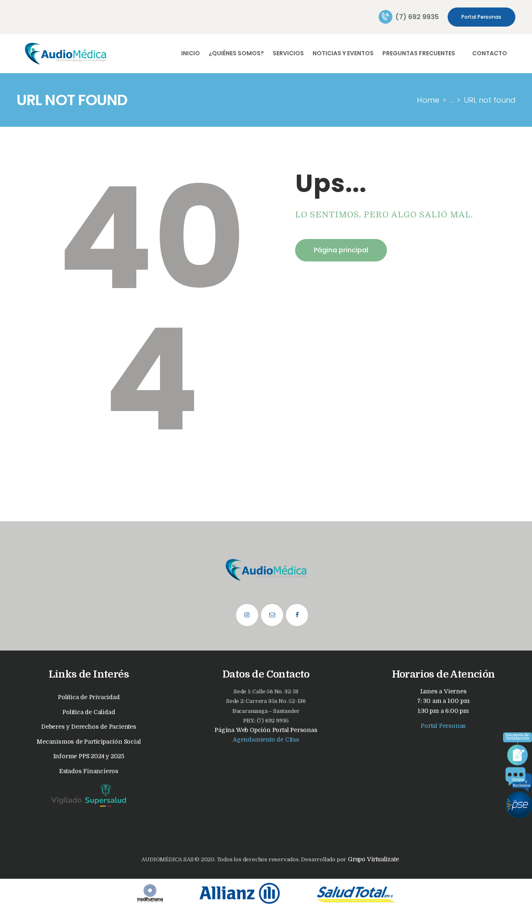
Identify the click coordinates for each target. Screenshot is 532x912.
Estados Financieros (88, 771)
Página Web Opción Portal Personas (265, 730)
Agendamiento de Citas (266, 739)
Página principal (341, 250)
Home (428, 100)
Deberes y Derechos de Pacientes (88, 726)
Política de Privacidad (89, 697)
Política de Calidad (88, 712)
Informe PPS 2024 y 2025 (88, 756)
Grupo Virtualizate (372, 859)
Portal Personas (443, 725)
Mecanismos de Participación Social (88, 741)
